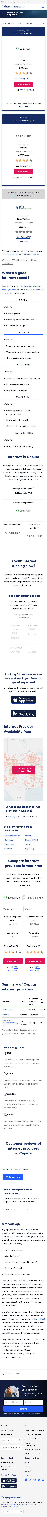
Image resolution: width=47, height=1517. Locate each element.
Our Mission (29, 1467)
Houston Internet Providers (33, 1439)
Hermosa (29, 835)
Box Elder (8, 840)
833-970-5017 (27, 177)
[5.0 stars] (20, 952)
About (27, 1462)
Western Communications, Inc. (10, 1022)
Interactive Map (23, 769)
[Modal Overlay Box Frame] (23, 1398)
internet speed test (35, 290)
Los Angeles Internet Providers (34, 1430)
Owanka (8, 848)
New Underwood (12, 835)
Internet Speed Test (7, 1462)
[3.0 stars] (13, 952)
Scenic (28, 844)
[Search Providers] (19, 1440)
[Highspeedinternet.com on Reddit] (39, 1480)
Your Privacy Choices (11, 1507)
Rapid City (29, 848)
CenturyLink (13, 816)
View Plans (21, 84)
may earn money (9, 2)
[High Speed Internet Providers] (13, 7)
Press (26, 1475)
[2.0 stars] (9, 952)
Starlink (6, 1015)
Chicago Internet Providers (33, 1434)
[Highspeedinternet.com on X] (30, 1480)
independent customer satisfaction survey (22, 254)
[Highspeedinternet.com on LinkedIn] (43, 1480)
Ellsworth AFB (31, 840)
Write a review (13, 1177)
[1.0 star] (6, 952)
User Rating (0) (23, 237)
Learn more (23, 241)
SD (10, 1374)
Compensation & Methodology (11, 1504)
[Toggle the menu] (42, 6)
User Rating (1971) (23, 78)
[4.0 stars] (16, 952)
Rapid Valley (9, 844)
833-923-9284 (27, 90)
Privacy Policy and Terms (30, 1504)
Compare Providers (7, 1430)
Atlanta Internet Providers (33, 1454)
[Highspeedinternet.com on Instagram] (34, 1480)
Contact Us (28, 1471)
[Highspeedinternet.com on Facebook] (26, 1480)
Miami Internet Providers (33, 1449)
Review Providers (6, 1434)
